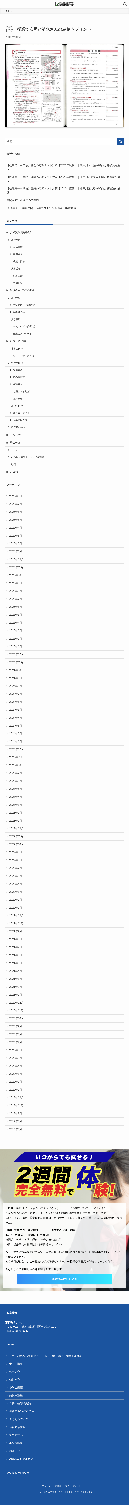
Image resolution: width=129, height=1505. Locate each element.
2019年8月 (15, 1121)
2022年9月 (15, 852)
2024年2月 (15, 733)
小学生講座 (16, 1387)
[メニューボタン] (4, 4)
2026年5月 (15, 519)
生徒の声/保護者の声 (22, 290)
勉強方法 (18, 370)
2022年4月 (15, 884)
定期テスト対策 (21, 391)
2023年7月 (15, 773)
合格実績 (18, 247)
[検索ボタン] (125, 4)
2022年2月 (15, 899)
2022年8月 (15, 860)
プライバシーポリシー (76, 1486)
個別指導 (14, 1379)
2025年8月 (15, 591)
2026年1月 (15, 551)
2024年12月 (16, 654)
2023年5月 (15, 788)
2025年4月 (15, 622)
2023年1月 (15, 820)
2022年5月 (15, 876)
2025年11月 (16, 567)
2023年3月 (15, 804)
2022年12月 (16, 828)
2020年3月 (15, 1073)
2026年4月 (15, 527)
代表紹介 (14, 1371)
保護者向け (19, 384)
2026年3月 (15, 535)
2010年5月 (15, 1129)
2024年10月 (16, 670)
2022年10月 (16, 844)
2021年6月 (15, 955)
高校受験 (16, 240)
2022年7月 (15, 868)
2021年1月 (15, 994)
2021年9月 (15, 931)
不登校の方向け (19, 427)
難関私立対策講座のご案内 (23, 200)
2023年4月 (15, 796)
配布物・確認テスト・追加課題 (27, 457)
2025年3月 (15, 630)
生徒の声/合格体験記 (24, 305)
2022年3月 (15, 891)
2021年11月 (16, 923)
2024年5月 (15, 709)
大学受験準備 (20, 420)
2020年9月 (15, 1026)
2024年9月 (15, 678)
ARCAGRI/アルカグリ (22, 1458)
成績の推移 (19, 261)
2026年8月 (15, 496)
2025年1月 (15, 646)
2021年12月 (16, 915)
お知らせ (15, 434)
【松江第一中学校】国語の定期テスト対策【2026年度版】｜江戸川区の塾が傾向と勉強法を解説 (63, 190)
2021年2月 (15, 986)
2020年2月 (15, 1081)
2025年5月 (15, 614)
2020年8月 (15, 1034)
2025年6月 (15, 606)
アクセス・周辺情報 (52, 1486)
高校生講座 (16, 1395)
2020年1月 (15, 1089)
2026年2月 (15, 543)
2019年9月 (15, 1113)
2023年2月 (15, 812)
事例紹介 (18, 254)
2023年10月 (16, 765)
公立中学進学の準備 (23, 355)
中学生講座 (16, 1363)
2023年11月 (16, 757)
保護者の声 (19, 312)
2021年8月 (15, 939)
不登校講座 (16, 1443)
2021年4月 (15, 971)
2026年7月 (15, 504)
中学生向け (17, 363)
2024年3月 (15, 725)
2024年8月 (15, 686)
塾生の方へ (16, 442)
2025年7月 (15, 599)
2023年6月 (15, 781)
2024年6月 (15, 701)
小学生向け (17, 348)
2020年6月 (15, 1050)
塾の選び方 (19, 377)
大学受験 (16, 268)
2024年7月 (15, 693)
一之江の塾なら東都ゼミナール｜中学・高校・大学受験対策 (45, 1356)
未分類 (14, 471)
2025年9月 (15, 583)
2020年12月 (16, 1002)
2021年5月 (15, 963)
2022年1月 (15, 907)
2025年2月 (15, 638)
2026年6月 (15, 511)
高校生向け (17, 405)
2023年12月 (16, 749)
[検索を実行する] (120, 141)
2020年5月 (15, 1058)
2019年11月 (16, 1105)
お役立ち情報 (18, 341)
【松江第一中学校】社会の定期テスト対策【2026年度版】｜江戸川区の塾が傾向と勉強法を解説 (63, 167)
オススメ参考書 (21, 413)
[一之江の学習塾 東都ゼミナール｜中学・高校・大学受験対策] (64, 4)
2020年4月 (15, 1066)
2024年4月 (15, 717)
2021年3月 (15, 978)
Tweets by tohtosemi (17, 1473)
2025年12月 (16, 559)
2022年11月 (16, 836)
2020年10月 (16, 1018)
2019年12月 (16, 1097)
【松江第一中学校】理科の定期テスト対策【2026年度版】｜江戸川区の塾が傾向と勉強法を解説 (63, 179)
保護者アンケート (22, 333)
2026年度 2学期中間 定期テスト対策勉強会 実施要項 (41, 208)
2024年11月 (16, 662)
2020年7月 (15, 1042)
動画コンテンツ (19, 464)
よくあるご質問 (18, 1419)
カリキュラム (18, 450)
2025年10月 (16, 575)
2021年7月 (15, 947)
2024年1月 (15, 741)
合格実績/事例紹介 (21, 232)
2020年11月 (16, 1010)
